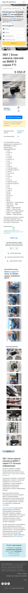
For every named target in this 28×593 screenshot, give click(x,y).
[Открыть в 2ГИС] (17, 248)
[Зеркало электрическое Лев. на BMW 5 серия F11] (14, 415)
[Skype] (13, 451)
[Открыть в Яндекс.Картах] (14, 248)
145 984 (13, 19)
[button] (4, 90)
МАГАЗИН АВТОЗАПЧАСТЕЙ (15, 257)
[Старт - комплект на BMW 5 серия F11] (14, 427)
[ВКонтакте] (9, 451)
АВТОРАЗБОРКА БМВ (15, 261)
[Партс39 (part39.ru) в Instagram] (5, 583)
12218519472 (20, 131)
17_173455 (7, 110)
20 (9, 14)
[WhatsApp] (5, 451)
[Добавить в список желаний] (19, 111)
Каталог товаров (22, 573)
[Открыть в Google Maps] (11, 248)
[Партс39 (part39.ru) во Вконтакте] (2, 583)
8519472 (19, 132)
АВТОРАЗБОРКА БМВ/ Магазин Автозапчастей (14, 244)
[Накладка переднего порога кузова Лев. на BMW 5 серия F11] (14, 391)
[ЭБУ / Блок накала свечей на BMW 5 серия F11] (14, 354)
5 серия (12, 272)
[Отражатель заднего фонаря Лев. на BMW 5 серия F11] (14, 403)
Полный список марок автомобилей (16, 576)
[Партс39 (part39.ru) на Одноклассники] (8, 583)
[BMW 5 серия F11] (13, 287)
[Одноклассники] (11, 451)
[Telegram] (3, 451)
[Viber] (7, 451)
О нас (25, 580)
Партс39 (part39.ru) (9, 2)
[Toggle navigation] (24, 2)
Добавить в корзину (14, 117)
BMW (6, 272)
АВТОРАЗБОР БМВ (15, 253)
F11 (17, 272)
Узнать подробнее (14, 555)
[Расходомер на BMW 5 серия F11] (14, 440)
